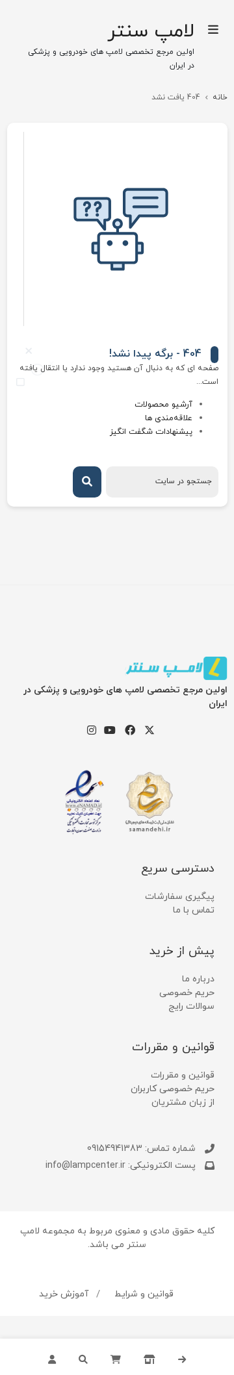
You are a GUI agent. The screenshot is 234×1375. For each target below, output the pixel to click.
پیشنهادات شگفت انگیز (151, 432)
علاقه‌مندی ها (168, 418)
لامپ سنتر (150, 31)
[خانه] (182, 1357)
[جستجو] (83, 1357)
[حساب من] (52, 1357)
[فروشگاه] (149, 1357)
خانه (220, 97)
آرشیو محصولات (163, 404)
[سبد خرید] (115, 1357)
